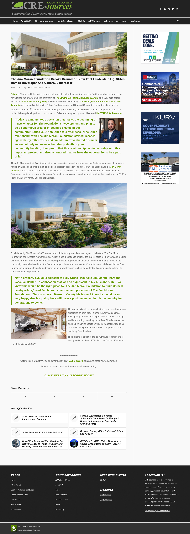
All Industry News (62, 480)
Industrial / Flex (61, 500)
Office (57, 490)
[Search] (177, 21)
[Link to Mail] (177, 9)
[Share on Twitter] (54, 396)
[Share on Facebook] (25, 396)
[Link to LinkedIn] (164, 9)
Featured (59, 485)
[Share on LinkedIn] (83, 396)
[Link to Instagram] (169, 9)
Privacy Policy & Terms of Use (157, 511)
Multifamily (59, 509)
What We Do (16, 485)
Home (13, 480)
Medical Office (61, 495)
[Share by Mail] (112, 396)
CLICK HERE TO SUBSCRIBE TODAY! (68, 375)
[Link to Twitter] (173, 9)
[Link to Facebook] (160, 9)
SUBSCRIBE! (16, 505)
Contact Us (15, 500)
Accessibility (16, 509)
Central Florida (106, 500)
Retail (57, 505)
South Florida (105, 495)
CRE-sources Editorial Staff (38, 87)
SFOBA (103, 480)
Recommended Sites (19, 495)
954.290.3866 (152, 506)
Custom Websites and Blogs (22, 490)
